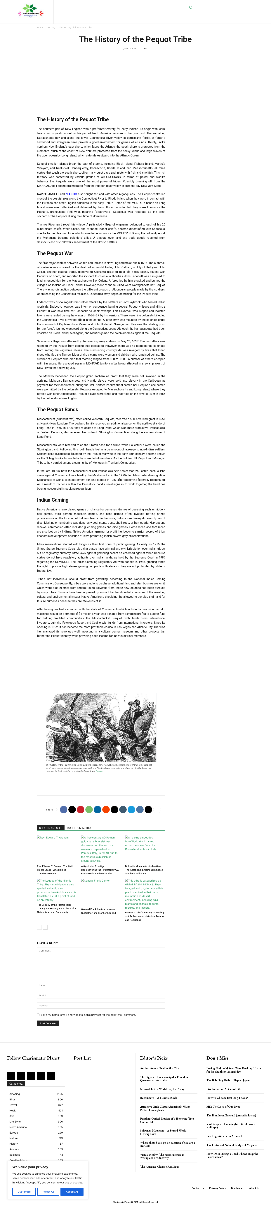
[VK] (140, 809)
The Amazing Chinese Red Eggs (159, 1167)
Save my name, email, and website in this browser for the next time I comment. (88, 1014)
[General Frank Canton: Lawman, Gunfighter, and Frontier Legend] (101, 892)
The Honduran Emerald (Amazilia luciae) (231, 1115)
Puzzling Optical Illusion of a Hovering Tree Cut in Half (167, 1120)
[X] (230, 10)
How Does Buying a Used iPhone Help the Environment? (232, 1155)
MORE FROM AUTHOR (79, 828)
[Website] (236, 10)
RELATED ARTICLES (50, 828)
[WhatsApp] (89, 809)
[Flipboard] (223, 4)
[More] (157, 809)
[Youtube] (242, 10)
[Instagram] (229, 4)
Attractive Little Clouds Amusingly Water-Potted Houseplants (165, 1108)
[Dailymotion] (211, 4)
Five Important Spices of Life (223, 1089)
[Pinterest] (247, 4)
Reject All (48, 1191)
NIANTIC (71, 194)
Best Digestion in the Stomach (224, 1136)
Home (40, 27)
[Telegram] (131, 809)
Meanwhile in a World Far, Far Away (162, 1089)
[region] (47, 1180)
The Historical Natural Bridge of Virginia (231, 1145)
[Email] (114, 809)
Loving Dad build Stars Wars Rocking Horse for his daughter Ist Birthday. (233, 1070)
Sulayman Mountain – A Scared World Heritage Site (163, 1132)
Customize (24, 1191)
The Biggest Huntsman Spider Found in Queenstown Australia (164, 1078)
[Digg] (148, 809)
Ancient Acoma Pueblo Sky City (159, 1068)
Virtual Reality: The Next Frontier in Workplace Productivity (162, 1156)
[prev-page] (39, 927)
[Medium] (241, 4)
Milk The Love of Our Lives (223, 1107)
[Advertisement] (101, 84)
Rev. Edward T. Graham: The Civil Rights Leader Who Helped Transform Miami (54, 870)
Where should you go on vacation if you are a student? (167, 1144)
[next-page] (45, 927)
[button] (190, 7)
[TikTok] (224, 10)
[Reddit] (253, 4)
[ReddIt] (106, 809)
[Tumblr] (123, 809)
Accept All (72, 1191)
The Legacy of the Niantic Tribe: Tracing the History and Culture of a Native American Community (56, 908)
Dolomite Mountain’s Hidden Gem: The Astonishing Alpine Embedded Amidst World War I (144, 870)
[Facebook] (217, 4)
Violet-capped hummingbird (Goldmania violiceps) (231, 1125)
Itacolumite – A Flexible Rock (158, 1098)
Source (99, 771)
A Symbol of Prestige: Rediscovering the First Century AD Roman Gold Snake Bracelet (100, 870)
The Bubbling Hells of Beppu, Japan (228, 1080)
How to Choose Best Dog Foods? (227, 1098)
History (51, 27)
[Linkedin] (235, 4)
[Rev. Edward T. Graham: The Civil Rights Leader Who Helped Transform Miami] (57, 849)
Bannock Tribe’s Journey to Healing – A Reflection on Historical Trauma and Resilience (144, 916)
